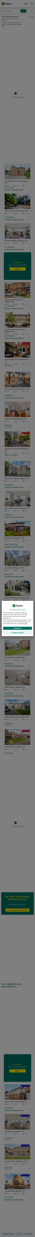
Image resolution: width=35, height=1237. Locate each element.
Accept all (17, 628)
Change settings (17, 633)
